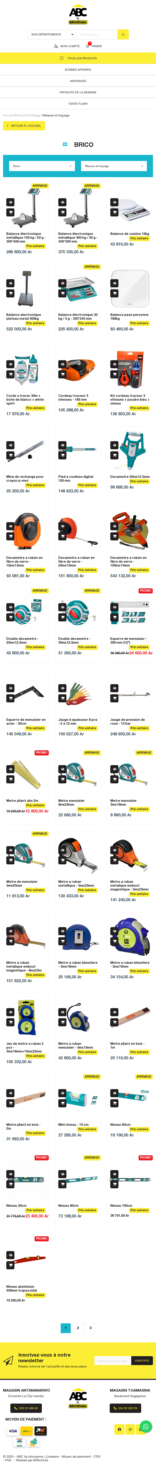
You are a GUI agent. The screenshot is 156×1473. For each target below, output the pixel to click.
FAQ (8, 1460)
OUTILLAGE (33, 115)
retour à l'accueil (26, 125)
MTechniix (40, 1460)
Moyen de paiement (76, 1456)
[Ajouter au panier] (10, 212)
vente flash (78, 103)
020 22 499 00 (28, 1408)
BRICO (20, 115)
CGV (97, 1456)
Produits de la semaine (78, 92)
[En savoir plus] (10, 202)
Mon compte (70, 46)
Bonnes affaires (78, 69)
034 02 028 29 (127, 1408)
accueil (8, 115)
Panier (95, 46)
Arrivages (78, 81)
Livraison (52, 1456)
